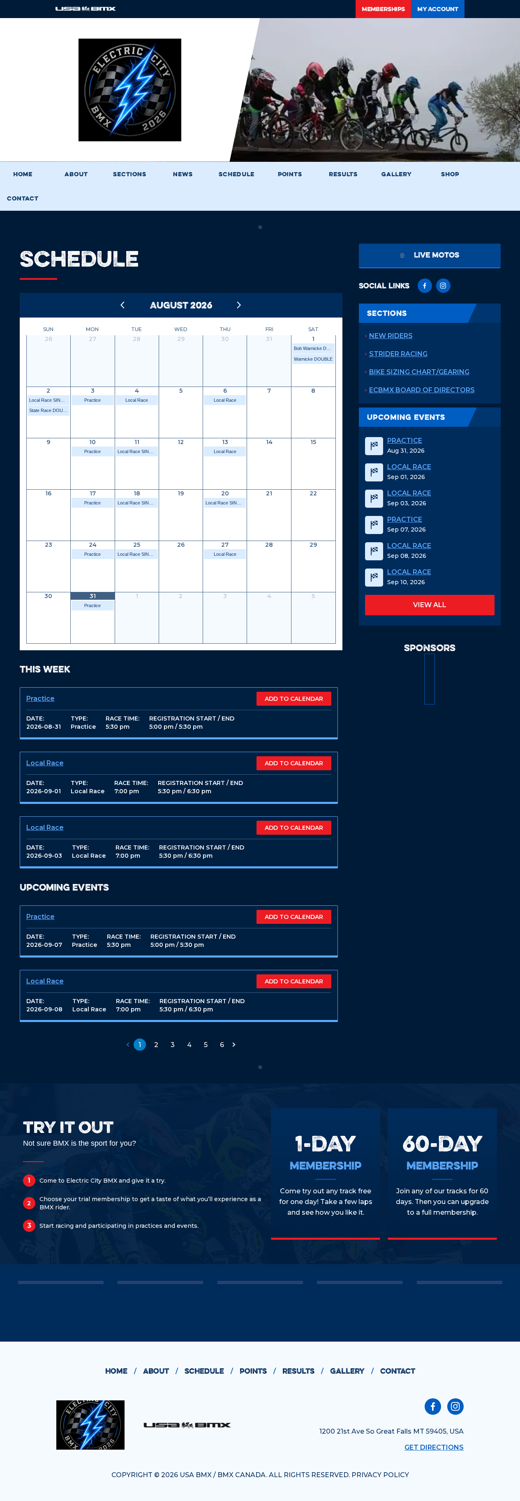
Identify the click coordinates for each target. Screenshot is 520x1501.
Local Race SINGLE (49, 400)
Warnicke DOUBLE (313, 359)
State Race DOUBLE (49, 410)
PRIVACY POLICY (380, 1475)
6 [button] (222, 1045)
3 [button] (173, 1045)
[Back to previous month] (123, 305)
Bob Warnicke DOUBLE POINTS (314, 348)
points (258, 1371)
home (120, 1371)
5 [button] (206, 1045)
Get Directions (434, 1447)
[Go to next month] (239, 305)
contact (397, 1371)
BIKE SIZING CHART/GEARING (419, 372)
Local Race (136, 400)
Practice (92, 400)
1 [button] (140, 1045)
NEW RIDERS (391, 336)
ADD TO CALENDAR (294, 698)
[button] (127, 1044)
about (160, 1371)
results (303, 1371)
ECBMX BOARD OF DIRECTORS (422, 390)
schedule (209, 1371)
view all (429, 605)
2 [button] (156, 1045)
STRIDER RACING (398, 354)
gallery (352, 1371)
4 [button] (189, 1045)
